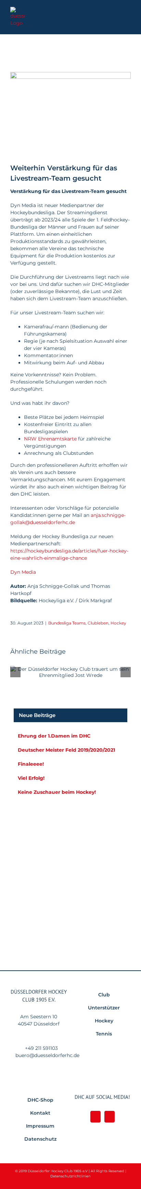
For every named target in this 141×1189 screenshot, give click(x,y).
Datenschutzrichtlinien (70, 1176)
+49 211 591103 (41, 1048)
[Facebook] (95, 1117)
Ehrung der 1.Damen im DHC (54, 736)
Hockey (118, 623)
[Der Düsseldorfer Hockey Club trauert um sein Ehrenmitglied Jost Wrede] (70, 672)
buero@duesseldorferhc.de (47, 1055)
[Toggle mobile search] (115, 15)
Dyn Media (23, 572)
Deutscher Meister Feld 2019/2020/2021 (66, 750)
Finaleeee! (31, 764)
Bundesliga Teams (67, 623)
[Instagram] (109, 1117)
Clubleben (98, 623)
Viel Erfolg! (31, 778)
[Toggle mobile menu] (128, 15)
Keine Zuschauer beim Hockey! (57, 792)
